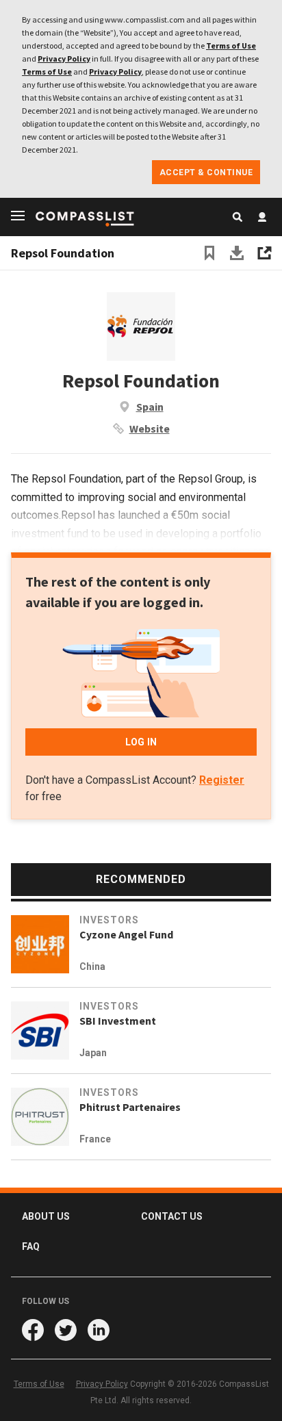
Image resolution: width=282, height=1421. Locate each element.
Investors (109, 920)
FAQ (31, 1246)
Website (149, 428)
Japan (93, 1052)
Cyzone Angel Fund (126, 934)
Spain (150, 406)
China (92, 966)
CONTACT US (172, 1216)
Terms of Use (231, 45)
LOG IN (141, 742)
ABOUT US (46, 1216)
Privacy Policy (64, 58)
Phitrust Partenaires (130, 1107)
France (95, 1139)
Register (221, 779)
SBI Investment (117, 1020)
